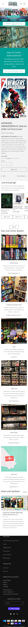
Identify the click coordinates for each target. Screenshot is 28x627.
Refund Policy (6, 558)
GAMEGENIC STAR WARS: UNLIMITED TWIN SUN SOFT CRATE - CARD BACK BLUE (18, 208)
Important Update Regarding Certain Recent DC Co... (13, 514)
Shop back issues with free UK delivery (14, 23)
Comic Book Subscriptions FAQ (11, 540)
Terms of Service (7, 554)
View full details (21, 176)
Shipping (8, 158)
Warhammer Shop (13, 443)
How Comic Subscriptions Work (14, 71)
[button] (3, 3)
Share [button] (4, 176)
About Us (5, 571)
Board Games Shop (13, 273)
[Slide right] (17, 222)
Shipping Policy (7, 547)
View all (14, 227)
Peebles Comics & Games (11, 626)
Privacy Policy (6, 551)
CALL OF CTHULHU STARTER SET (5, 210)
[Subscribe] (21, 603)
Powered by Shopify (21, 626)
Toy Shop (13, 357)
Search (5, 544)
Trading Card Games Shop (13, 315)
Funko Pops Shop (13, 401)
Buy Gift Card (13, 487)
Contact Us (6, 567)
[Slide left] (10, 222)
